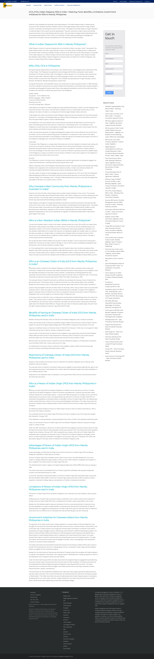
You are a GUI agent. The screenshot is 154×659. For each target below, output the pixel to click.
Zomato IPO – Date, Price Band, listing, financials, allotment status (114, 351)
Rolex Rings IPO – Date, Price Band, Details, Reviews (114, 333)
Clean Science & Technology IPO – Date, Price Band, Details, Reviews (114, 358)
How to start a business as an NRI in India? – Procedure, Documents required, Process (114, 116)
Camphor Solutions (64, 656)
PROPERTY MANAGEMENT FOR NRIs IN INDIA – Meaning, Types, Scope (114, 109)
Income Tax (66, 610)
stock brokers (112, 608)
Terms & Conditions (35, 595)
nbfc (107, 608)
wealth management (100, 608)
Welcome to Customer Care (136, 1)
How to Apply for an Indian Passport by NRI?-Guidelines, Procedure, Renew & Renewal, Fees (114, 276)
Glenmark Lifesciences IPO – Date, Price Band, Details (113, 338)
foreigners (66, 608)
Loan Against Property (69, 624)
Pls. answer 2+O (109, 86)
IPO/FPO (65, 620)
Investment (66, 617)
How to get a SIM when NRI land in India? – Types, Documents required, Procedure (115, 212)
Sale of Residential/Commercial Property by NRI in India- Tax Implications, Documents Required (114, 267)
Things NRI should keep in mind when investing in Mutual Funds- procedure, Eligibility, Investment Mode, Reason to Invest (114, 230)
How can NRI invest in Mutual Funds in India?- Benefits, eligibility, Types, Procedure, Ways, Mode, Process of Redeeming (114, 242)
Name (107, 53)
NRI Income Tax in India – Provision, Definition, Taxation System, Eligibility (114, 142)
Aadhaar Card (66, 596)
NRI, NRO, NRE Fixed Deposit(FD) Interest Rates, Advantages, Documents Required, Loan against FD (113, 304)
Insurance (65, 615)
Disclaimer (33, 592)
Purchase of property (68, 639)
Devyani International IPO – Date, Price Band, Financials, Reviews (113, 327)
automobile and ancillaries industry (110, 620)
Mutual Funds (37, 5)
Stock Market (66, 648)
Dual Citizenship (67, 603)
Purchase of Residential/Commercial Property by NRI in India (112, 284)
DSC (64, 600)
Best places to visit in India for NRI (114, 259)
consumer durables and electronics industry (110, 618)
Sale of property (67, 643)
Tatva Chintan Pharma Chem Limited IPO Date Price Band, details (114, 344)
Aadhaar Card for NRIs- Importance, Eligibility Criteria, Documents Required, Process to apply (114, 220)
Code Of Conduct (34, 602)
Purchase (65, 636)
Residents (65, 641)
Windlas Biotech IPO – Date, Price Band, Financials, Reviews (114, 321)
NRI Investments (67, 627)
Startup (65, 646)
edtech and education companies (109, 612)
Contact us (147, 1)
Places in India (67, 634)
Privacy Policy (33, 597)
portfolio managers (106, 610)
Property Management (73, 5)
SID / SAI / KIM (34, 599)
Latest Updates (123, 1)
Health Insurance (59, 5)
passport (65, 632)
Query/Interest (109, 74)
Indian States (66, 612)
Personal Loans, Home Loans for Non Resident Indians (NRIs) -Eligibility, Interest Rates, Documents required (114, 252)
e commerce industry (112, 616)
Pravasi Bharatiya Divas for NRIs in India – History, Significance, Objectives (113, 174)
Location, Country (109, 69)
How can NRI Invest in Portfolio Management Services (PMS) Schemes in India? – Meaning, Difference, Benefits (114, 203)
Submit (109, 92)
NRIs (64, 629)
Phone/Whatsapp (109, 58)
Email (106, 63)
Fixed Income (48, 5)
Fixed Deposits (67, 605)
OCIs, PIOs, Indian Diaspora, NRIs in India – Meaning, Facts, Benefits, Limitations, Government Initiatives (114, 194)
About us (115, 1)
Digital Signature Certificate (70, 598)
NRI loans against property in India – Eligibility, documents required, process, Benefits (114, 123)
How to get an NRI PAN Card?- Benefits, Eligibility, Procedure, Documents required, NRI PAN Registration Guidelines (114, 313)
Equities (28, 5)
